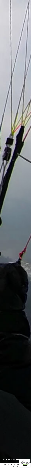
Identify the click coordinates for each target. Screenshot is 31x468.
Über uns (5, 464)
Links (17, 466)
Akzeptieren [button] (24, 465)
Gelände (13, 466)
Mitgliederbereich (16, 464)
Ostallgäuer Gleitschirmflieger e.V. (13, 459)
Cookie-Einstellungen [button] (25, 464)
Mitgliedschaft (10, 464)
